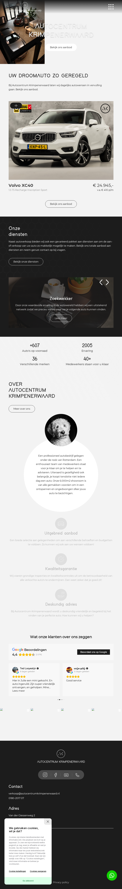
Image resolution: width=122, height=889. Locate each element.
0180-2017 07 (16, 798)
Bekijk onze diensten (26, 261)
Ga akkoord (28, 881)
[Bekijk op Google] (15, 670)
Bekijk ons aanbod (61, 47)
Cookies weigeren (38, 871)
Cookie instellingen (17, 871)
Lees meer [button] (18, 690)
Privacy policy (61, 882)
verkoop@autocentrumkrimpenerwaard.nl (34, 793)
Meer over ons (21, 408)
